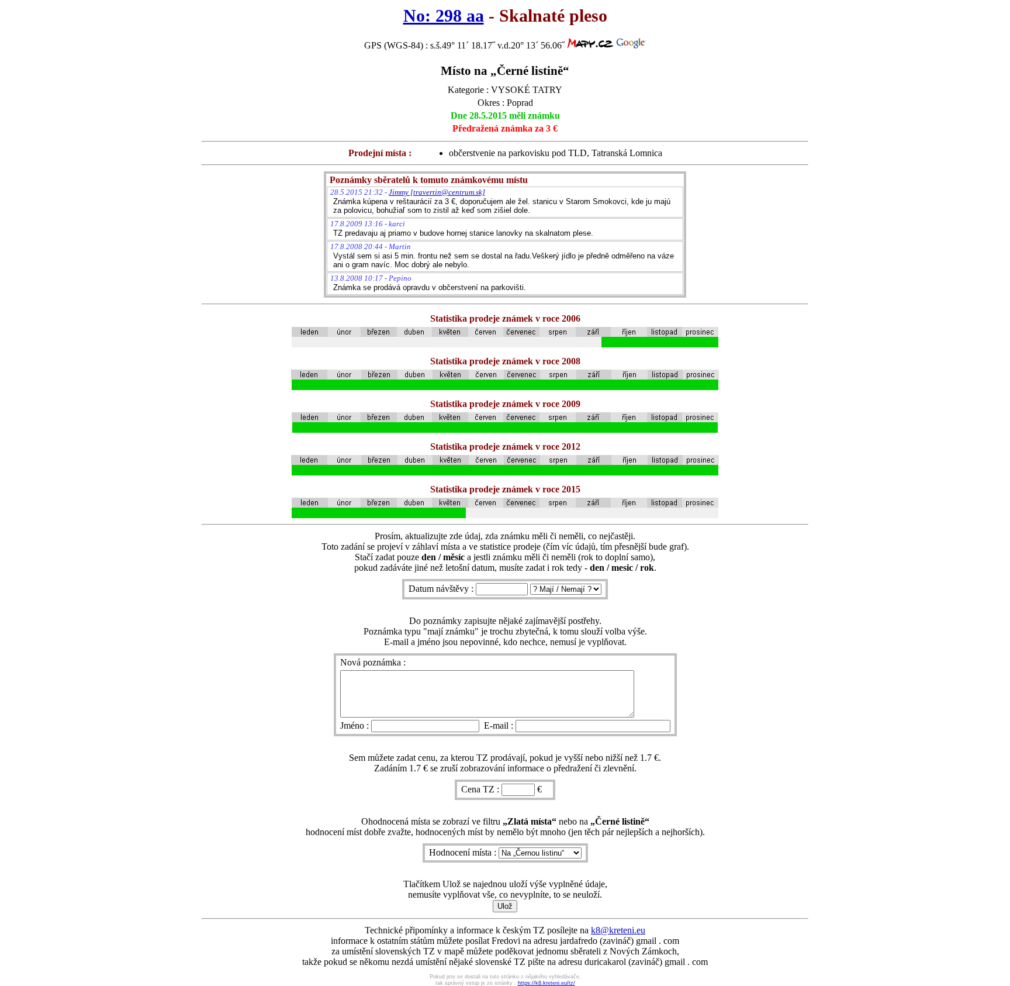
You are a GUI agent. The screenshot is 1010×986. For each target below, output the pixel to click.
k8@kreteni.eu (618, 930)
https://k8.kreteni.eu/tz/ (546, 983)
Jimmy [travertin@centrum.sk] (437, 192)
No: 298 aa (443, 16)
